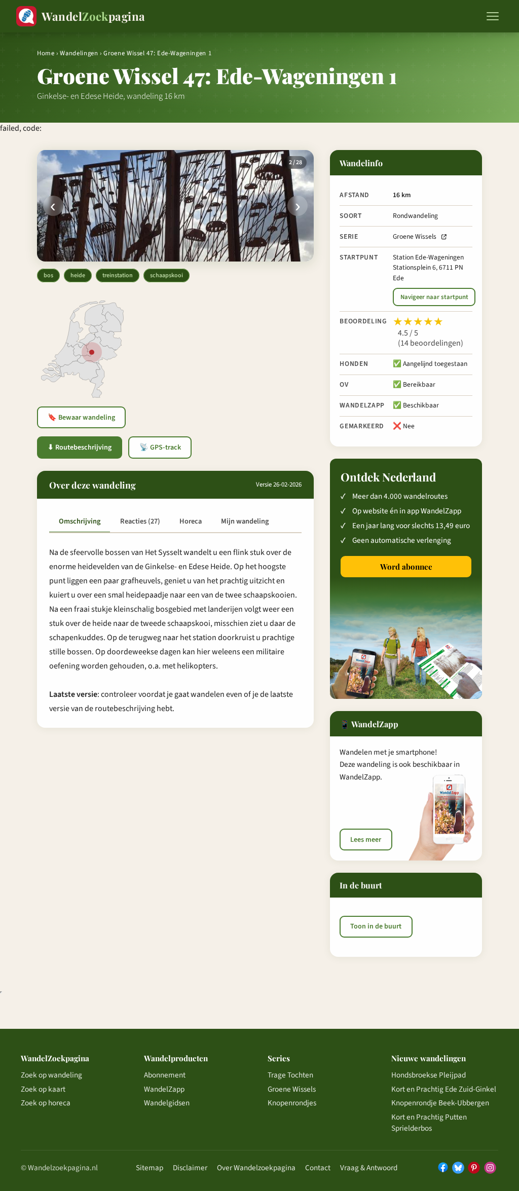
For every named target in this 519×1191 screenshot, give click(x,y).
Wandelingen (79, 53)
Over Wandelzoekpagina (256, 1167)
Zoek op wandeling (51, 1075)
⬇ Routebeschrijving (80, 447)
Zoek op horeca (45, 1102)
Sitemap (149, 1167)
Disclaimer (190, 1167)
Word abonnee (406, 567)
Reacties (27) (140, 521)
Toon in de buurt (375, 926)
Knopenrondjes (292, 1102)
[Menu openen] (493, 16)
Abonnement (165, 1075)
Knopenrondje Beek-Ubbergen (440, 1102)
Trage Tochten (290, 1075)
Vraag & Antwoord (368, 1167)
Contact (317, 1167)
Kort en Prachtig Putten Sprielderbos (429, 1122)
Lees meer (365, 840)
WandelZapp (164, 1089)
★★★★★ (418, 321)
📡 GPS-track (160, 447)
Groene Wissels (414, 236)
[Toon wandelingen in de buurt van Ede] (92, 352)
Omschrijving (79, 521)
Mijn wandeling (245, 521)
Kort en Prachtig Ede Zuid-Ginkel (443, 1089)
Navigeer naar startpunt (434, 297)
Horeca (190, 521)
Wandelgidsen (167, 1102)
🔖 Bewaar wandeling (81, 418)
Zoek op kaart (43, 1089)
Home (46, 53)
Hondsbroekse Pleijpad (428, 1075)
